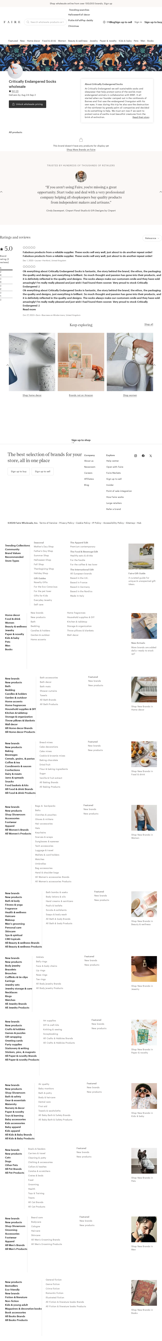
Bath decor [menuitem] (46, 682)
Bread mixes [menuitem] (46, 742)
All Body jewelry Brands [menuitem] (48, 983)
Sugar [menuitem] (43, 773)
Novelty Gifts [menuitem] (41, 582)
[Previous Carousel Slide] (1, 191)
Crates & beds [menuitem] (35, 1175)
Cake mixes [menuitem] (46, 751)
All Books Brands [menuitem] (15, 1316)
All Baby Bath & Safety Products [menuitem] (55, 1119)
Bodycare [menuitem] (36, 1221)
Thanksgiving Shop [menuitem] (44, 568)
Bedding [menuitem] (35, 626)
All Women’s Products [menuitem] (18, 833)
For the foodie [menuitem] (77, 560)
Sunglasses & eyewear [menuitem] (47, 841)
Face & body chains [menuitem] (46, 966)
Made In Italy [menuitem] (77, 595)
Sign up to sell (123, 22)
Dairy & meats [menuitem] (13, 773)
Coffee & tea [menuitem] (12, 762)
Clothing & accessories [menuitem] (40, 1162)
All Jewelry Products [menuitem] (17, 1007)
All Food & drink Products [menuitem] (20, 792)
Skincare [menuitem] (10, 931)
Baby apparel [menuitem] (13, 1126)
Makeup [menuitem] (10, 919)
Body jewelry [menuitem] (12, 965)
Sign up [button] (108, 3)
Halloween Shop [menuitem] (42, 559)
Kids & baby (125, 40)
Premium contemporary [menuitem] (82, 546)
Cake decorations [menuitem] (49, 746)
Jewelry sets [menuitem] (12, 984)
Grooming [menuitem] (33, 1184)
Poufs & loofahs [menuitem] (54, 905)
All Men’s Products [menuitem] (16, 1248)
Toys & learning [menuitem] (14, 1115)
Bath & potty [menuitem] (45, 1093)
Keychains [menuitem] (40, 832)
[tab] (15, 132)
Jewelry (94, 40)
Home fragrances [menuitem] (76, 612)
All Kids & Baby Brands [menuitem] (18, 1134)
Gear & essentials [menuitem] (15, 1100)
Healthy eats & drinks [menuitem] (81, 555)
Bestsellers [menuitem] (11, 1285)
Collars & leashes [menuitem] (37, 1166)
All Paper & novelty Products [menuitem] (22, 1059)
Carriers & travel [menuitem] (37, 1153)
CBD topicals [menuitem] (12, 938)
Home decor (33, 40)
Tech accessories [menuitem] (44, 845)
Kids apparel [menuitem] (12, 1130)
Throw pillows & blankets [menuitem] (80, 630)
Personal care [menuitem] (13, 927)
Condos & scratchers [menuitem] (39, 1171)
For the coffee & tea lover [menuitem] (83, 564)
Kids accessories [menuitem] (15, 1123)
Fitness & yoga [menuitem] (14, 904)
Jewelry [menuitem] (9, 630)
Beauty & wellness (78, 40)
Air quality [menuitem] (43, 1084)
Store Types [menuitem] (12, 560)
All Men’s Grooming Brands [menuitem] (45, 1239)
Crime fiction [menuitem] (53, 1288)
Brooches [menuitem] (10, 973)
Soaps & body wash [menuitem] (56, 914)
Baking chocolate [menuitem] (49, 760)
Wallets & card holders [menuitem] (47, 854)
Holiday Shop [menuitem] (41, 573)
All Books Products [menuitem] (16, 1319)
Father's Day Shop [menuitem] (43, 551)
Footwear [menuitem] (10, 821)
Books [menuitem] (8, 649)
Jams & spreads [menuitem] (14, 777)
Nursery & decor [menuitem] (15, 1107)
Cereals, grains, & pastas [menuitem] (20, 758)
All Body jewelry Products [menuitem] (49, 988)
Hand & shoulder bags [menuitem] (47, 872)
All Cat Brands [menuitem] (35, 1202)
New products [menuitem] (38, 617)
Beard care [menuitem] (37, 1217)
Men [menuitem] (7, 645)
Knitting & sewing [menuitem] (52, 1029)
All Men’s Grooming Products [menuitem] (46, 1244)
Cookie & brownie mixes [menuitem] (52, 755)
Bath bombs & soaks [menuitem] (57, 892)
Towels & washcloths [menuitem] (49, 1110)
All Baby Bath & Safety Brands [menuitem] (54, 1115)
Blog (112, 22)
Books (150, 40)
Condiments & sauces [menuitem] (18, 766)
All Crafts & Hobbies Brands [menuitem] (58, 1038)
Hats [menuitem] (37, 828)
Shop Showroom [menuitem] (15, 814)
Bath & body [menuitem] (12, 900)
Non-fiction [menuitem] (12, 1300)
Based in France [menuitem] (78, 582)
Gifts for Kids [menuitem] (41, 595)
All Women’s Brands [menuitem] (17, 829)
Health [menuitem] (31, 1188)
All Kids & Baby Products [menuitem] (19, 1138)
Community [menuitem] (12, 549)
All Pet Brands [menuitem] (13, 1168)
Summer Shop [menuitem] (41, 555)
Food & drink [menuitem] (12, 618)
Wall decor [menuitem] (73, 635)
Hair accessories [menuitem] (44, 823)
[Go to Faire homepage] (12, 22)
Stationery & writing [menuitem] (17, 1048)
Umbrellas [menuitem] (40, 863)
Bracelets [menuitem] (10, 969)
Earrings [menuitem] (10, 980)
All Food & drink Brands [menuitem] (19, 788)
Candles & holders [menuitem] (40, 630)
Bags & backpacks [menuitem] (45, 805)
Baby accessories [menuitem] (15, 1119)
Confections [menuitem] (12, 769)
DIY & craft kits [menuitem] (51, 1025)
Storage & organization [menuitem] (79, 626)
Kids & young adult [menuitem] (16, 1304)
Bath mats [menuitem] (45, 686)
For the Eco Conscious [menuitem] (45, 586)
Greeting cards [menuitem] (14, 1040)
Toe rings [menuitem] (41, 979)
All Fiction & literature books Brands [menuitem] (65, 1302)
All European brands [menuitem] (81, 573)
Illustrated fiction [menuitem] (55, 1297)
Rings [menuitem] (8, 996)
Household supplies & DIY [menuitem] (81, 617)
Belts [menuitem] (37, 810)
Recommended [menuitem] (14, 556)
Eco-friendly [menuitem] (12, 1289)
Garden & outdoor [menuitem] (40, 635)
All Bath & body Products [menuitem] (59, 923)
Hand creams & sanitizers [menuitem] (59, 901)
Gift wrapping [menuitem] (13, 1036)
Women (62, 40)
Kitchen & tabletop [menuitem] (77, 621)
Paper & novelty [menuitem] (14, 633)
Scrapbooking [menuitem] (50, 1033)
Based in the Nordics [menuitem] (81, 591)
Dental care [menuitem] (44, 1101)
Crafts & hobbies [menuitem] (15, 1029)
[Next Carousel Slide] (160, 191)
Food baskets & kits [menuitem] (16, 785)
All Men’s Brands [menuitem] (15, 1245)
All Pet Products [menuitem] (14, 1172)
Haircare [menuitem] (10, 916)
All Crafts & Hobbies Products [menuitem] (59, 1042)
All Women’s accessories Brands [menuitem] (52, 877)
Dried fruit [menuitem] (45, 764)
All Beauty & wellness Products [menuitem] (23, 946)
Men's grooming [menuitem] (15, 923)
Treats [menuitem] (31, 1197)
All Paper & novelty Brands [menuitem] (21, 1055)
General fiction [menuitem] (54, 1279)
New (22, 40)
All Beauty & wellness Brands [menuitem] (22, 942)
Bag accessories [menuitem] (44, 868)
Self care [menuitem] (38, 604)
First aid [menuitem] (42, 1106)
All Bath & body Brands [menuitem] (58, 919)
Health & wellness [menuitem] (15, 912)
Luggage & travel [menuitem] (44, 850)
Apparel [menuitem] (9, 825)
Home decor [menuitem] (12, 614)
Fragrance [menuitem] (11, 908)
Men (143, 40)
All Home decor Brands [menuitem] (19, 727)
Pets (136, 40)
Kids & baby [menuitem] (12, 637)
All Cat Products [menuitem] (36, 1206)
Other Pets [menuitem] (11, 1164)
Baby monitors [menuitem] (46, 1088)
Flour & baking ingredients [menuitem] (54, 769)
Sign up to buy (153, 22)
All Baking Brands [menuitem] (49, 782)
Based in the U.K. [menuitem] (79, 578)
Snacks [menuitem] (9, 781)
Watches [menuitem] (39, 859)
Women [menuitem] (9, 622)
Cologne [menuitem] (35, 1226)
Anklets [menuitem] (40, 957)
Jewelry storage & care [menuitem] (18, 988)
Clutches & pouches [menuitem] (45, 814)
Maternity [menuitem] (11, 1104)
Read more (29, 309)
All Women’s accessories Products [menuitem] (53, 881)
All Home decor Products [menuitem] (20, 731)
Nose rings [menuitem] (41, 974)
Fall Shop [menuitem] (39, 564)
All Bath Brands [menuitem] (48, 699)
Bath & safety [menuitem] (13, 1096)
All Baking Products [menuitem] (50, 786)
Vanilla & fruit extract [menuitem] (51, 777)
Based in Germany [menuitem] (80, 586)
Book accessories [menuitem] (15, 1312)
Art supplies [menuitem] (49, 1020)
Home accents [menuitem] (38, 639)
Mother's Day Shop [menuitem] (44, 546)
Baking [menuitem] (9, 750)
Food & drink (49, 40)
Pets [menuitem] (7, 641)
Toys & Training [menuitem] (36, 1193)
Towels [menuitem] (43, 695)
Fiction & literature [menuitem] (16, 1297)
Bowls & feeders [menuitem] (36, 1148)
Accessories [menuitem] (12, 818)
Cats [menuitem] (8, 1157)
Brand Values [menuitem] (13, 553)
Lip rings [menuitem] (40, 970)
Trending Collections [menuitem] (17, 545)
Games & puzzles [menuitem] (15, 1032)
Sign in (138, 22)
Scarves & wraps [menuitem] (44, 837)
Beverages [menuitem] (11, 754)
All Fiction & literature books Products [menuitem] (66, 1306)
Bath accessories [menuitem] (49, 677)
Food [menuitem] (31, 1180)
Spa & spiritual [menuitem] (13, 935)
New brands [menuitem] (37, 612)
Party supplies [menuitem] (13, 1044)
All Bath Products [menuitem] (49, 704)
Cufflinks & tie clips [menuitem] (16, 976)
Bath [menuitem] (33, 621)
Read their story (141, 117)
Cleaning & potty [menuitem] (37, 1157)
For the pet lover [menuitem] (42, 591)
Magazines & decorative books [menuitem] (23, 1308)
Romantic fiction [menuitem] (54, 1293)
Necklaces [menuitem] (11, 992)
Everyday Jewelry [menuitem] (43, 600)
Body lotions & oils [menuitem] (56, 896)
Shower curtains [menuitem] (48, 690)
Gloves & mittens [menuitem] (44, 819)
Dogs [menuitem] (8, 1161)
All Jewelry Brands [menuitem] (16, 1003)
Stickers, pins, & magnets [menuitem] (20, 1051)
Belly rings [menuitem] (41, 961)
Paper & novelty (108, 40)
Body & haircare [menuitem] (46, 1097)
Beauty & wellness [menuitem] (16, 626)
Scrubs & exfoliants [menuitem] (56, 910)
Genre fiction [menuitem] (53, 1284)
